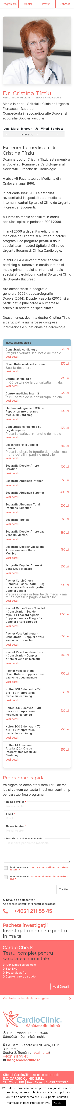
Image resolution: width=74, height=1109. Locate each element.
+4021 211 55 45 (32, 911)
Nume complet (16, 802)
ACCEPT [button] (59, 1102)
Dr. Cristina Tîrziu (27, 93)
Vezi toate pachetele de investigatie (26, 998)
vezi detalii (12, 356)
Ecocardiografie (16, 972)
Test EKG (11, 968)
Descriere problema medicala (25, 838)
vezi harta (41, 1053)
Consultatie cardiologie (21, 964)
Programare (9, 3)
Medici (28, 3)
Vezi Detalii (61, 986)
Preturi (46, 3)
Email (10, 814)
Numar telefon (16, 826)
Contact (65, 3)
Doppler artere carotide (20, 976)
